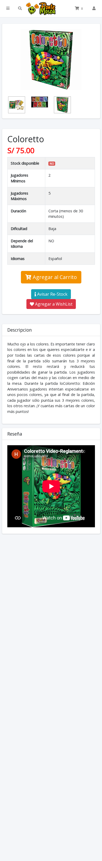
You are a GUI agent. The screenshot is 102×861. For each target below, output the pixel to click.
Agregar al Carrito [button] (54, 277)
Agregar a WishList (53, 304)
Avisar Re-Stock (51, 294)
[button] (8, 8)
